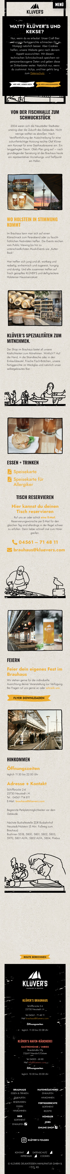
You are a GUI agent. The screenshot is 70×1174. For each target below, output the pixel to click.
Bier (19, 1116)
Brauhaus (19, 1089)
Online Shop (46, 1127)
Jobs (48, 1122)
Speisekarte (25, 471)
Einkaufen (19, 1097)
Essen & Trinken (19, 1093)
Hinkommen (19, 1110)
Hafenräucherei (47, 1089)
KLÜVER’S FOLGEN (38, 1140)
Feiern (19, 1106)
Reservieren (19, 1102)
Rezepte (48, 1111)
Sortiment (19, 1119)
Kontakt (19, 1152)
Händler (47, 1116)
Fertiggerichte (47, 1103)
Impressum (26, 1156)
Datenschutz (40, 1152)
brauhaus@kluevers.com (37, 1018)
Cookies (44, 1156)
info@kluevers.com (37, 1062)
